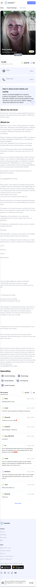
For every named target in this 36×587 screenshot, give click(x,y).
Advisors (2, 532)
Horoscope (3, 537)
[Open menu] (1, 3)
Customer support (5, 550)
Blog (1, 540)
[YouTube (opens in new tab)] (15, 573)
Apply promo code (5, 547)
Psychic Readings (12, 7)
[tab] (10, 393)
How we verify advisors (6, 556)
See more (18, 503)
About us (2, 553)
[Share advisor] (32, 13)
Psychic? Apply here (6, 559)
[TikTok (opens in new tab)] (12, 573)
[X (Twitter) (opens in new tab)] (1, 573)
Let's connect (31, 2)
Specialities (3, 534)
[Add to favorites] (29, 13)
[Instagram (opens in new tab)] (8, 573)
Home (2, 7)
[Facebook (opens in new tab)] (5, 573)
